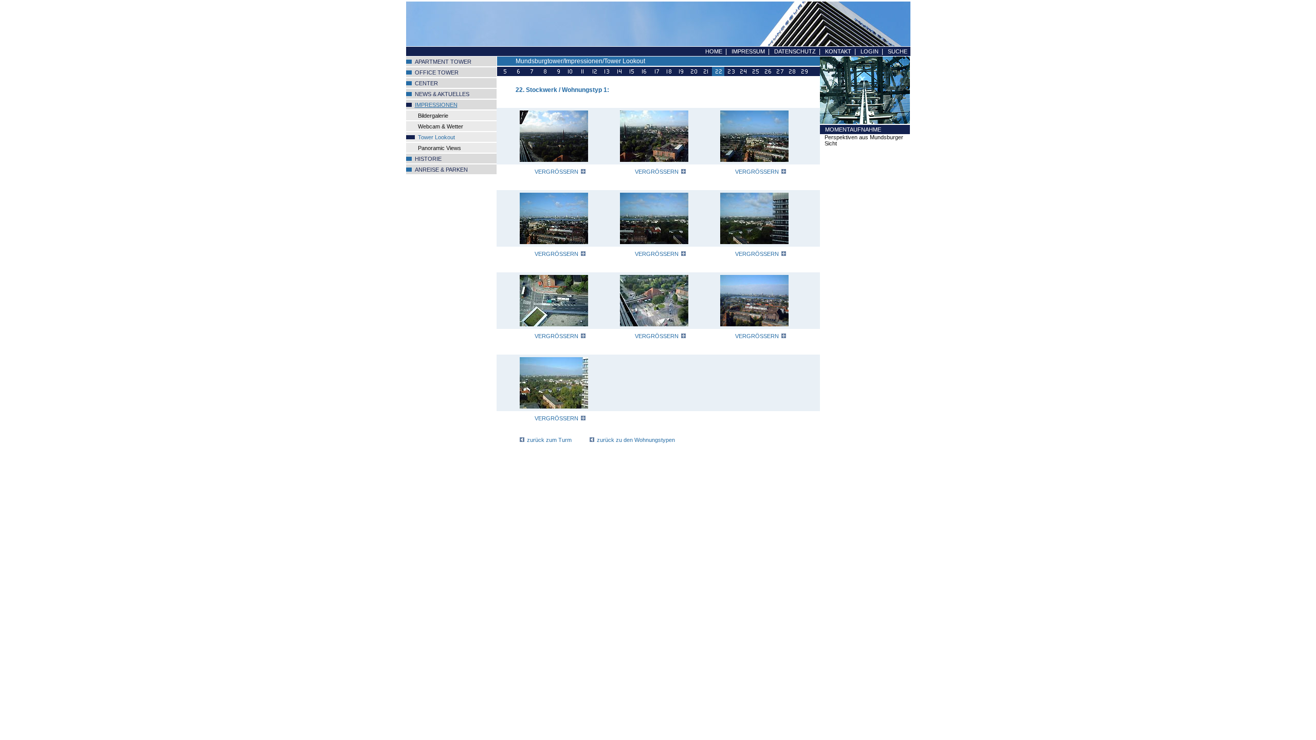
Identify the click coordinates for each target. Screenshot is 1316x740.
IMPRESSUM (748, 51)
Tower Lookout (436, 137)
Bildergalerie (433, 116)
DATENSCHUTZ (795, 51)
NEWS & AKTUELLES (442, 94)
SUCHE (897, 51)
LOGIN (870, 51)
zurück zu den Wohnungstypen (636, 440)
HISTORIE (428, 159)
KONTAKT (838, 51)
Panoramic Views (439, 148)
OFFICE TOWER (437, 72)
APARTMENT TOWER (443, 62)
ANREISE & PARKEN (441, 169)
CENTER (426, 83)
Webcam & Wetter (440, 126)
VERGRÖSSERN (556, 172)
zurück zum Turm (549, 440)
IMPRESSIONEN (436, 105)
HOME (713, 51)
